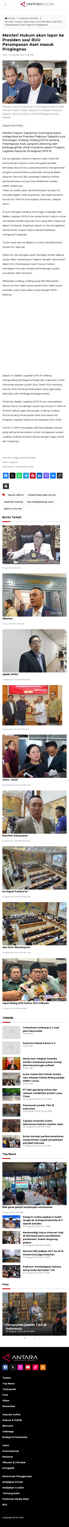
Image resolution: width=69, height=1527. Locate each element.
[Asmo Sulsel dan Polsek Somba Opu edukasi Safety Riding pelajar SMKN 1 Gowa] (11, 1078)
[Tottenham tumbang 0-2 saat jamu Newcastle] (11, 1032)
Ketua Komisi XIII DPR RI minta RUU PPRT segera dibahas (33, 617)
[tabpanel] (34, 1314)
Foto (5, 1284)
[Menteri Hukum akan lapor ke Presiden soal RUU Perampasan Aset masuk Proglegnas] (34, 1183)
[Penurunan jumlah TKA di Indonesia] (11, 1109)
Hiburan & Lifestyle (14, 1462)
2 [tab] (29, 1338)
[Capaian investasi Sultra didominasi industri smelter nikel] (11, 1125)
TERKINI (7, 1018)
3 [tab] (34, 1338)
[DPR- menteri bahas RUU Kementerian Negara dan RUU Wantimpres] (34, 923)
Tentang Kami (11, 1493)
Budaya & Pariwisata (14, 1437)
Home (11, 18)
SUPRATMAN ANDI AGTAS (42, 495)
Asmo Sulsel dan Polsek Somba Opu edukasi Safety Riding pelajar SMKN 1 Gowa (44, 1077)
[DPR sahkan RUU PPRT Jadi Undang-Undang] (31, 544)
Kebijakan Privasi (12, 1482)
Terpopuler (9, 1389)
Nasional (7, 1456)
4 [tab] (39, 1338)
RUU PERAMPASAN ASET (40, 502)
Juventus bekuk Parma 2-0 (39, 1043)
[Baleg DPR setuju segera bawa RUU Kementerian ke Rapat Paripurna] (34, 867)
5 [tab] (44, 1338)
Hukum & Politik (28, 18)
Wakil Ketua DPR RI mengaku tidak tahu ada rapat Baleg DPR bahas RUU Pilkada (31, 1001)
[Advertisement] (34, 335)
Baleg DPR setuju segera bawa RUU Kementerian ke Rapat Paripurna (34, 889)
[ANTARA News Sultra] (37, 4)
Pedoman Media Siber (15, 1499)
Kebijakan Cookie (13, 1487)
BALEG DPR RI (16, 495)
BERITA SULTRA (13, 509)
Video (5, 1400)
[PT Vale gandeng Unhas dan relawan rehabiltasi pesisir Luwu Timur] (11, 1094)
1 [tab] (24, 1338)
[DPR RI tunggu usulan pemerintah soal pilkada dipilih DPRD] (34, 650)
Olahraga (7, 1431)
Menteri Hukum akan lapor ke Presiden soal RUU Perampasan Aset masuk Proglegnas (33, 23)
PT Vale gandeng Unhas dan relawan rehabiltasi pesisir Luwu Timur (42, 1093)
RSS (4, 1504)
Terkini (6, 1377)
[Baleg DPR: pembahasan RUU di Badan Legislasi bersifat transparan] (34, 811)
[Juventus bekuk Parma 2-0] (11, 1047)
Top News (9, 1154)
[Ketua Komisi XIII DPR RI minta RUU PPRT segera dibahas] (34, 594)
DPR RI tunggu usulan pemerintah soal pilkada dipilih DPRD (32, 672)
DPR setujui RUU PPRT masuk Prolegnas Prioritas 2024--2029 (34, 778)
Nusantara (8, 1406)
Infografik (8, 1468)
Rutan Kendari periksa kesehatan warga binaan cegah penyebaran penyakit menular (43, 1140)
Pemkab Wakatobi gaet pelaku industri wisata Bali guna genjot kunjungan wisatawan (32, 1205)
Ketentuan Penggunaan (17, 1476)
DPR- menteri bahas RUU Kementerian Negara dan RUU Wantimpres (32, 945)
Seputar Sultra (11, 1414)
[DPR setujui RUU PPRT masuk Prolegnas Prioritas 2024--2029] (34, 756)
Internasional (10, 1451)
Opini (5, 1445)
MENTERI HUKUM (13, 502)
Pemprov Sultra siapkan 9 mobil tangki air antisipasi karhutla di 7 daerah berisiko (43, 1220)
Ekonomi (7, 1425)
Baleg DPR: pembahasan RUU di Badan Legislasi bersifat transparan (33, 834)
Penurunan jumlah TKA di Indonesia (26, 1326)
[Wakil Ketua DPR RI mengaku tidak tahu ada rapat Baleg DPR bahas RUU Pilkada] (34, 979)
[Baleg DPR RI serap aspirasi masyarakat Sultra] (32, 705)
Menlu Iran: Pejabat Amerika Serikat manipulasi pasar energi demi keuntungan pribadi (42, 1062)
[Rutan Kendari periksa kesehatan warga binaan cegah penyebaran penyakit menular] (11, 1141)
